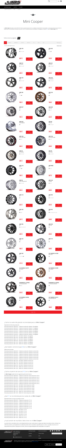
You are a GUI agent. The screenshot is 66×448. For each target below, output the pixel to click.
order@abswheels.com (18, 437)
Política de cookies (35, 441)
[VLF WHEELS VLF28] (40, 257)
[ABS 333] (40, 96)
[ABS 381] (11, 96)
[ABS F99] (11, 228)
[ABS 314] (11, 169)
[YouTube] (59, 431)
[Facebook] (53, 431)
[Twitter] (51, 431)
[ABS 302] (40, 52)
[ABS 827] (11, 111)
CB (22, 347)
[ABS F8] (40, 126)
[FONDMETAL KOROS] (40, 287)
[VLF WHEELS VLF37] (11, 272)
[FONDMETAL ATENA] (11, 287)
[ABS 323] (11, 243)
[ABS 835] (11, 126)
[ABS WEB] (40, 169)
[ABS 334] (11, 140)
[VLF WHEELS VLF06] (11, 301)
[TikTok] (61, 431)
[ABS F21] (11, 67)
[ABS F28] (40, 111)
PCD (24, 371)
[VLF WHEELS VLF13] (40, 301)
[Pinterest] (57, 431)
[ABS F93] (40, 213)
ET (47, 29)
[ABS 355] (11, 52)
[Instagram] (55, 431)
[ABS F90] (40, 199)
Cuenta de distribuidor (57, 433)
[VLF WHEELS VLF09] (40, 272)
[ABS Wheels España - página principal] (13, 2)
